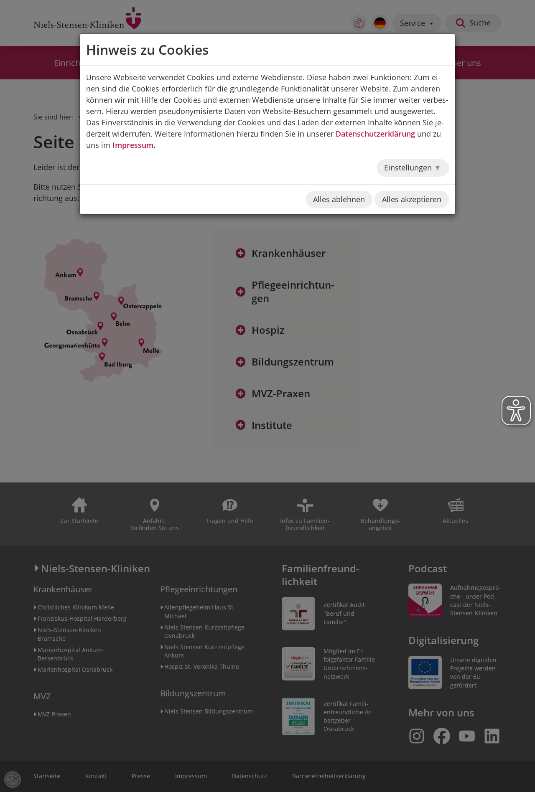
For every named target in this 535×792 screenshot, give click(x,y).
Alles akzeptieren (411, 199)
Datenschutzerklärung (375, 134)
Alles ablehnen (339, 199)
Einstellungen (409, 167)
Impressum (132, 145)
